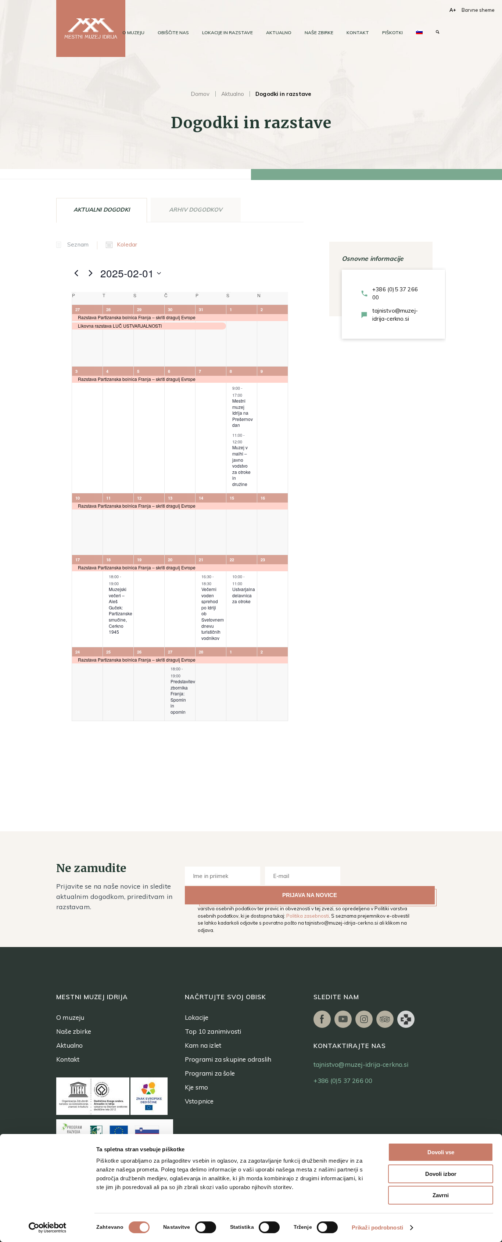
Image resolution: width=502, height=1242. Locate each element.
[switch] (205, 1227)
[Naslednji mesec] (90, 273)
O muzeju (70, 1017)
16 (263, 498)
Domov (200, 93)
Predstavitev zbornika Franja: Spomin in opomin (183, 696)
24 (77, 652)
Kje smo (196, 1087)
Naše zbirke (73, 1031)
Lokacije (197, 1017)
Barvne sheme (478, 10)
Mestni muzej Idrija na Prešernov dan (242, 412)
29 (139, 309)
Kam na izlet (203, 1045)
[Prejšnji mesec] (76, 273)
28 (108, 309)
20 (170, 559)
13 (170, 498)
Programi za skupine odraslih (228, 1059)
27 (77, 309)
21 (201, 559)
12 (139, 498)
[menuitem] (133, 32)
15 (232, 498)
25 (108, 652)
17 (77, 559)
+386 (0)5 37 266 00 (395, 293)
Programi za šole (210, 1073)
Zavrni (441, 1195)
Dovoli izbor (440, 1174)
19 (139, 559)
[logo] (90, 28)
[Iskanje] (437, 32)
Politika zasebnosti (307, 916)
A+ (452, 10)
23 (263, 559)
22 (232, 559)
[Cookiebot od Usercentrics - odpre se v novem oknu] (47, 1227)
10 (77, 498)
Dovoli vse (440, 1152)
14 (201, 498)
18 (108, 559)
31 (201, 309)
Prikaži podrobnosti (377, 1227)
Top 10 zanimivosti (213, 1031)
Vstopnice (199, 1101)
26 (139, 652)
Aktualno (232, 93)
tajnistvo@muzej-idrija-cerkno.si (395, 314)
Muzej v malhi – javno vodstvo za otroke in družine (241, 465)
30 (170, 309)
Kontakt (67, 1059)
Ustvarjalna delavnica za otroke (243, 595)
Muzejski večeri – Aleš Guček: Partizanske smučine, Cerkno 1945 (120, 610)
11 (108, 498)
